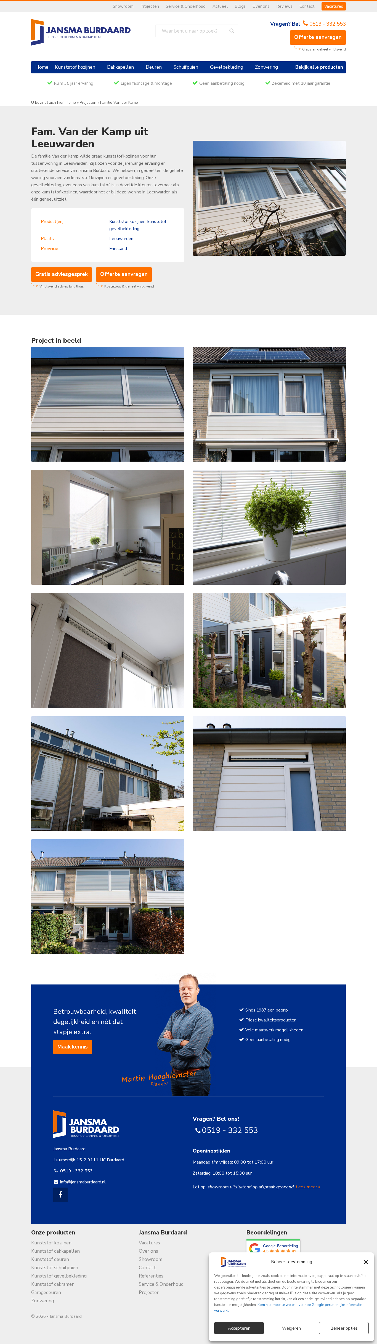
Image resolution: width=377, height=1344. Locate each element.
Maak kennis (72, 1046)
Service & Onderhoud (186, 6)
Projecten (149, 6)
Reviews (284, 6)
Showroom (123, 6)
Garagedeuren (46, 1292)
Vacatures (333, 6)
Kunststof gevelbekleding (59, 1276)
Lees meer (307, 1187)
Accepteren (239, 1328)
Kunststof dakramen (53, 1284)
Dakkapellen (120, 67)
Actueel (220, 6)
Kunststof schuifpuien (54, 1268)
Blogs (240, 6)
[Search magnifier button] (232, 31)
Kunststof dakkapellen (55, 1251)
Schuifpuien (186, 67)
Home (41, 67)
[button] (366, 1262)
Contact (307, 6)
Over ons (261, 6)
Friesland (118, 249)
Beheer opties (344, 1328)
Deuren (154, 67)
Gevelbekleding (226, 67)
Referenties (151, 1276)
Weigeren (291, 1328)
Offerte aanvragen (318, 37)
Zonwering (266, 67)
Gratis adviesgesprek (61, 274)
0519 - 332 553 (327, 24)
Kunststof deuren (50, 1259)
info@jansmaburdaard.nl (83, 1182)
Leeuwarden (121, 239)
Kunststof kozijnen (75, 67)
